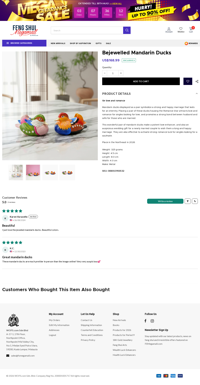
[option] (50, 105)
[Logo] (24, 30)
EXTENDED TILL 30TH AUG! (94, 3)
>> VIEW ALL (116, 3)
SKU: (113, 170)
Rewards (193, 43)
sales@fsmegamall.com (23, 355)
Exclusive (128, 60)
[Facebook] (145, 321)
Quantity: (107, 67)
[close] (197, 10)
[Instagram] (152, 321)
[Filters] (188, 201)
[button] (187, 81)
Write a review (165, 201)
